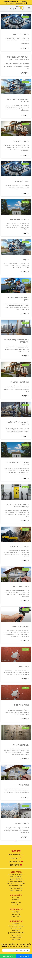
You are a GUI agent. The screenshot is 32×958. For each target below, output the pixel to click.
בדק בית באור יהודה (21, 34)
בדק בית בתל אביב (21, 141)
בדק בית (25, 259)
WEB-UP (4, 946)
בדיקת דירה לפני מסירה (19, 219)
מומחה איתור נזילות (21, 745)
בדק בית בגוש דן (22, 823)
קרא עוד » (25, 48)
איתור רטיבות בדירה (21, 587)
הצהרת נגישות (6, 944)
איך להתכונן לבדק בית (20, 382)
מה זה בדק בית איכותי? (19, 547)
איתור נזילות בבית (21, 705)
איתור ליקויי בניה (22, 181)
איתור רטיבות (23, 667)
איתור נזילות (24, 785)
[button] (29, 8)
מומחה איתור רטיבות (20, 627)
